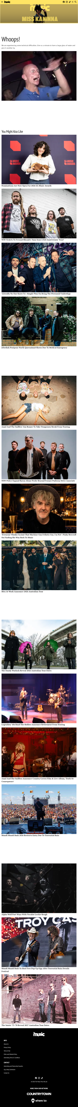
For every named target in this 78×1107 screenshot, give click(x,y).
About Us (6, 1044)
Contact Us (6, 1073)
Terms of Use (7, 1051)
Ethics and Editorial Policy (10, 1054)
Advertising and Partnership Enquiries (13, 1066)
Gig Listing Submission (9, 1069)
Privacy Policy (7, 1047)
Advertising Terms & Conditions (12, 1057)
